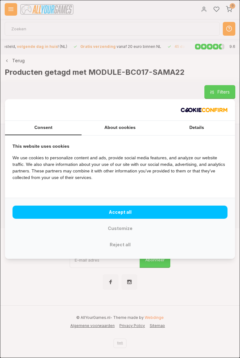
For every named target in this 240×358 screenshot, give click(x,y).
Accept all (120, 212)
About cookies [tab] (120, 127)
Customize (120, 228)
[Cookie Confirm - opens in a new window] (204, 110)
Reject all (120, 244)
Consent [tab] (43, 127)
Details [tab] (196, 127)
